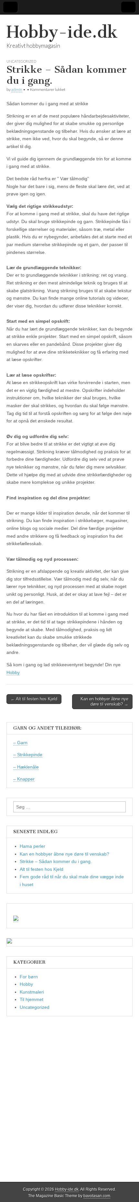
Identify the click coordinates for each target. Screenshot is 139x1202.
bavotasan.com (96, 1196)
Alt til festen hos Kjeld (41, 869)
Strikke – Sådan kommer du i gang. (56, 861)
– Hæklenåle (26, 767)
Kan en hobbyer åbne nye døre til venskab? (64, 854)
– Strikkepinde (27, 754)
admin (16, 89)
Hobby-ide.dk (62, 32)
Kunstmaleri (32, 992)
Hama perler (32, 846)
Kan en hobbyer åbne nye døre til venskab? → (104, 701)
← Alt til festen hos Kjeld (34, 698)
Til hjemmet (31, 999)
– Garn (20, 742)
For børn (29, 976)
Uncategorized (21, 61)
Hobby (13, 672)
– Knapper (24, 779)
